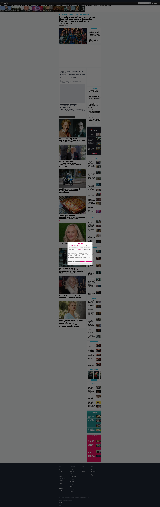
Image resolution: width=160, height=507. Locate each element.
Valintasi (86, 245)
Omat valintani (74, 261)
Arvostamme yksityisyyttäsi (74, 245)
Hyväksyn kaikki (86, 261)
